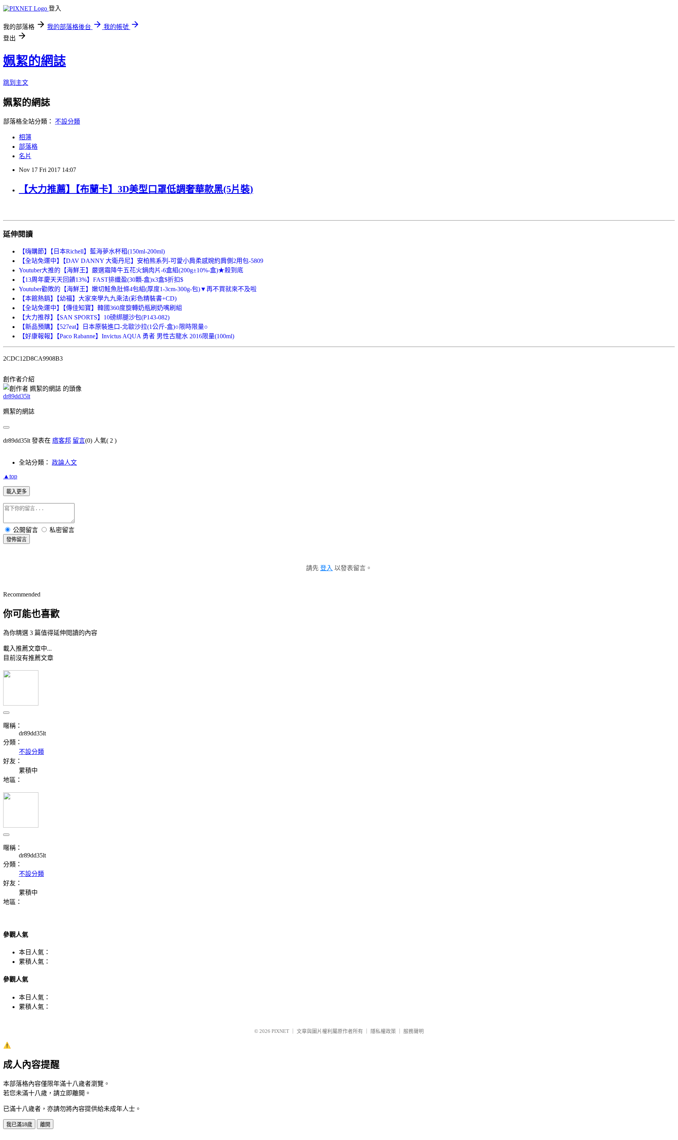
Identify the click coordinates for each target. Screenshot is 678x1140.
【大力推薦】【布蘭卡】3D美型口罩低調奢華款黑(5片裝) (136, 189)
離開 (45, 1124)
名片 (25, 156)
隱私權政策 (383, 1031)
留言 (79, 440)
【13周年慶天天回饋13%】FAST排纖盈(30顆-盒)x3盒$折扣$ (101, 279)
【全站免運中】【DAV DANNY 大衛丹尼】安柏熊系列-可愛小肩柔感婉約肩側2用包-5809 (141, 260)
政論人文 (64, 462)
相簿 (25, 137)
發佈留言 (16, 539)
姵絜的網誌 (34, 61)
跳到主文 (15, 82)
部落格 (28, 146)
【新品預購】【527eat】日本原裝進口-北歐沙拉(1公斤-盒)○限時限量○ (113, 326)
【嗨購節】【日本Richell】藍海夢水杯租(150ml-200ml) (92, 251)
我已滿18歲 (19, 1124)
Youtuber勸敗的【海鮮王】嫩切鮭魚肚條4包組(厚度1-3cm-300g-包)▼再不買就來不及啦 (138, 289)
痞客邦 (61, 440)
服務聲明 (413, 1031)
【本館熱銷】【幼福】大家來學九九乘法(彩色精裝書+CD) (98, 298)
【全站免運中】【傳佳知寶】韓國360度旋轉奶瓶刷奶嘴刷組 (100, 308)
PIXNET (280, 1031)
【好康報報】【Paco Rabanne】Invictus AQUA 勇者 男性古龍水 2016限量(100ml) (126, 336)
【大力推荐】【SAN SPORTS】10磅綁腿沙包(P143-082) (94, 317)
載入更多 (16, 491)
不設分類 (67, 121)
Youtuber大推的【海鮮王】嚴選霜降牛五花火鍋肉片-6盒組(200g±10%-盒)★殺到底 (131, 270)
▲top (10, 476)
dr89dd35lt (16, 396)
